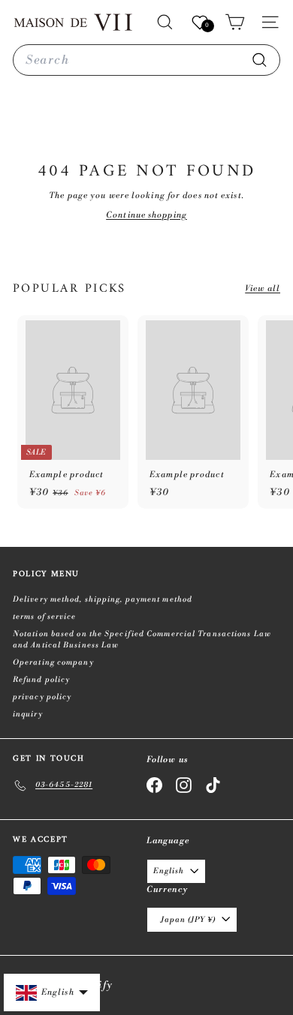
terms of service (45, 616)
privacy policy (42, 696)
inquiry (28, 714)
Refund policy (41, 679)
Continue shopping (146, 215)
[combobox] (146, 60)
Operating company (53, 662)
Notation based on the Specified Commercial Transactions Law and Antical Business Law (142, 639)
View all (262, 289)
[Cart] (234, 22)
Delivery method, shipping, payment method (102, 599)
